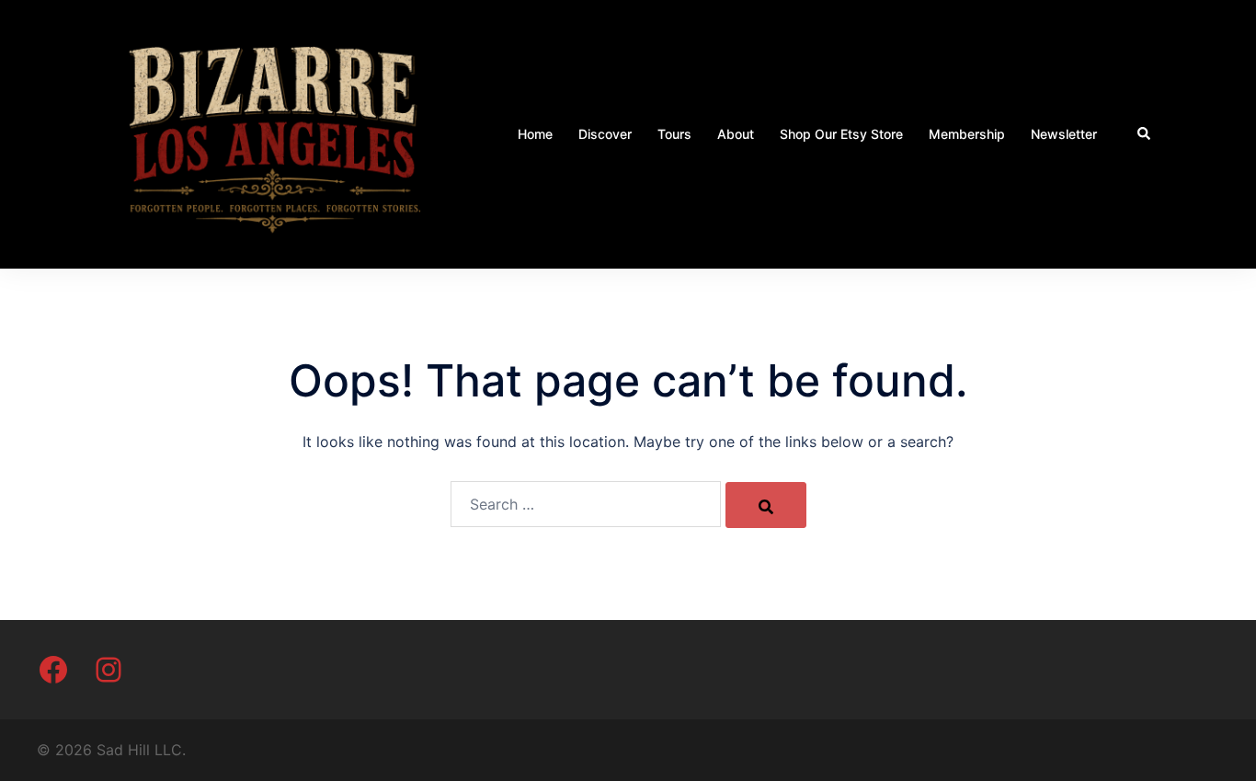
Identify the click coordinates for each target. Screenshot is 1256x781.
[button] (1144, 134)
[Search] (765, 505)
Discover (605, 134)
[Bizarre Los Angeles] (273, 132)
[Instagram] (108, 669)
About (735, 134)
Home (535, 134)
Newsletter (1064, 134)
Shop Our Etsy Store (841, 134)
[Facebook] (53, 669)
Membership (967, 134)
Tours (674, 134)
